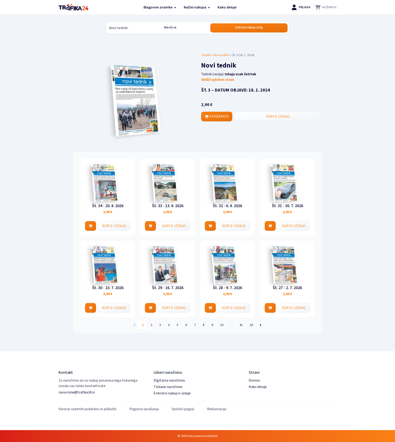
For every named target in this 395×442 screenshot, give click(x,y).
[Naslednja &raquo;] (260, 325)
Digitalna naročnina (169, 380)
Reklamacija (216, 409)
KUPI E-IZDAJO (278, 116)
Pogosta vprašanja (144, 409)
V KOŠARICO (218, 116)
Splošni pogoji (183, 409)
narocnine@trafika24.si (77, 392)
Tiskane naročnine (168, 386)
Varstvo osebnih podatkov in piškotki (87, 409)
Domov (254, 380)
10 (221, 325)
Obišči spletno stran (217, 79)
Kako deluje (227, 7)
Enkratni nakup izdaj (249, 27)
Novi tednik (221, 55)
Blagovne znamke (158, 7)
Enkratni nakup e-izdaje (172, 393)
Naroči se (170, 27)
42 (251, 325)
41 (241, 325)
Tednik (206, 55)
